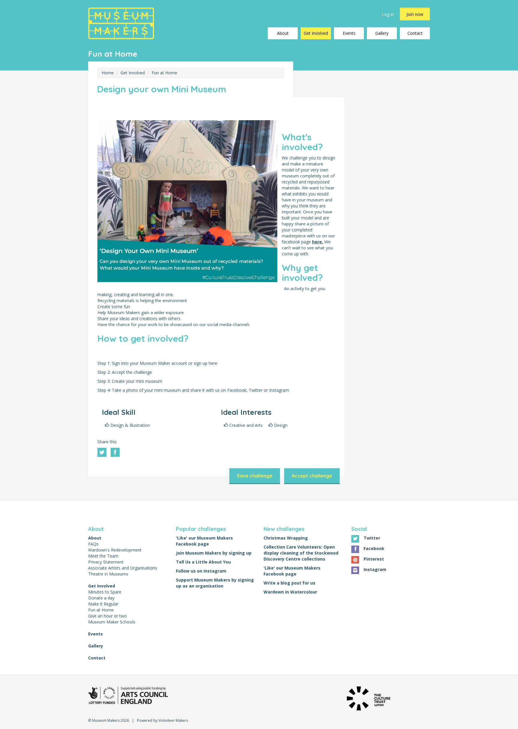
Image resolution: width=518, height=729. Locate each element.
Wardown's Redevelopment (114, 550)
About (283, 33)
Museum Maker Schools (111, 622)
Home (108, 73)
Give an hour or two (107, 616)
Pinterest (374, 559)
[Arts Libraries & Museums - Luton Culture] (128, 695)
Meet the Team (103, 556)
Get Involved (316, 33)
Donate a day (101, 598)
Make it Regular (103, 604)
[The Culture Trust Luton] (368, 698)
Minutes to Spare (104, 592)
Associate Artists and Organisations (122, 568)
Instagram (375, 569)
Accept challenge (312, 476)
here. (317, 242)
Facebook (374, 548)
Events (349, 33)
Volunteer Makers (173, 720)
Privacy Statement (106, 562)
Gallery (382, 33)
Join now (414, 14)
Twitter (372, 538)
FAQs (93, 544)
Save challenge (254, 476)
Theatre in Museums (108, 574)
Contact (415, 33)
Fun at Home (164, 73)
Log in (388, 14)
